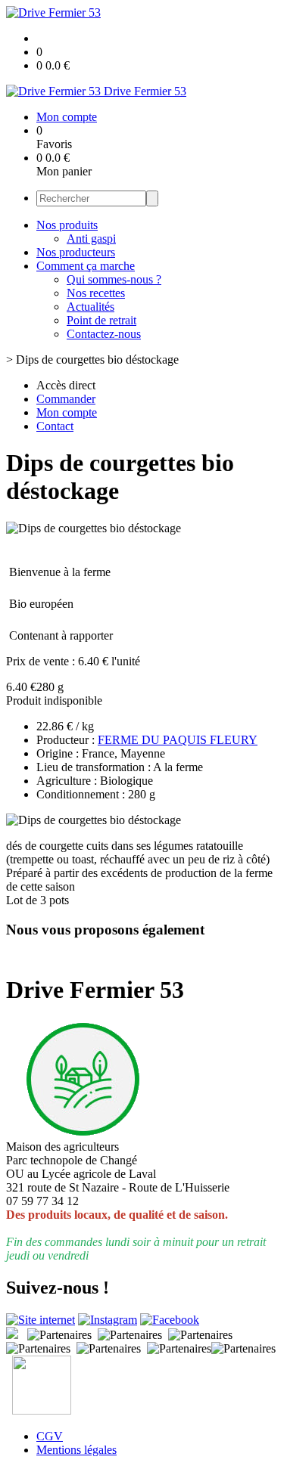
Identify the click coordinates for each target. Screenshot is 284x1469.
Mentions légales (76, 1449)
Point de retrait (101, 320)
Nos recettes (96, 293)
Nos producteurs (75, 252)
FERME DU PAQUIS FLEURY (177, 739)
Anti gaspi (91, 238)
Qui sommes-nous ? (114, 279)
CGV (49, 1436)
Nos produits (67, 224)
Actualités (90, 306)
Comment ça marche (85, 265)
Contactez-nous (104, 333)
